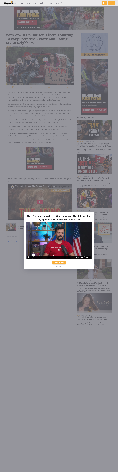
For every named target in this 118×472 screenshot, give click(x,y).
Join (104, 3)
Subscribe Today (59, 262)
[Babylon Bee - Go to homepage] (9, 3)
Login (111, 3)
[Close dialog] (91, 214)
